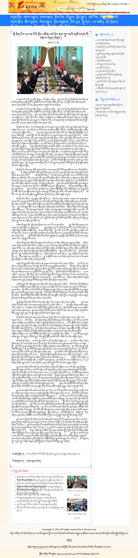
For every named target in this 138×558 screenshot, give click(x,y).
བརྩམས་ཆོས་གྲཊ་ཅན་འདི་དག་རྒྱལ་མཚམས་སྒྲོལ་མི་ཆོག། (37, 501)
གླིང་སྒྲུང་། (81, 17)
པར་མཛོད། (98, 22)
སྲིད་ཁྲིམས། (112, 22)
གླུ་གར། (86, 22)
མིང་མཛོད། (40, 27)
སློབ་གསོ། (113, 17)
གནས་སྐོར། (16, 22)
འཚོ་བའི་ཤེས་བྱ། (66, 27)
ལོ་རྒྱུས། (70, 17)
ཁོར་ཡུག (75, 22)
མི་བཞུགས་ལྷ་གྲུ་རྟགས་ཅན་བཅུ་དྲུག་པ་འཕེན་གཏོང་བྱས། (37, 498)
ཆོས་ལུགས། (31, 22)
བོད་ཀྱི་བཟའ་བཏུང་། (21, 27)
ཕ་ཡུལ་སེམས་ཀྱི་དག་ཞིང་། (106, 71)
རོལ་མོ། (52, 27)
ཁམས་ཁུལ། (46, 17)
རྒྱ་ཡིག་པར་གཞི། (108, 17)
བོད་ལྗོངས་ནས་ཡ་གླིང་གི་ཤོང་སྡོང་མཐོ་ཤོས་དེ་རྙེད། (34, 495)
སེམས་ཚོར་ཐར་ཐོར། (104, 61)
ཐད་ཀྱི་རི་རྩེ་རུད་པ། (103, 68)
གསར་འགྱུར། (31, 17)
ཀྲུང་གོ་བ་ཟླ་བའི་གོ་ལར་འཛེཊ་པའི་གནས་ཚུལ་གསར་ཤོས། (37, 504)
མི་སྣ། (103, 17)
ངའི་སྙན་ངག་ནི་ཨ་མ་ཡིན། (106, 64)
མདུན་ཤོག (16, 17)
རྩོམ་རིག (59, 17)
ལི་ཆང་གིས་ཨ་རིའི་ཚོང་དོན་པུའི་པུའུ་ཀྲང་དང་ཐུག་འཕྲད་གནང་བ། (53, 454)
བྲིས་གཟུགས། (61, 22)
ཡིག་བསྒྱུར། (46, 22)
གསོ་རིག (93, 17)
